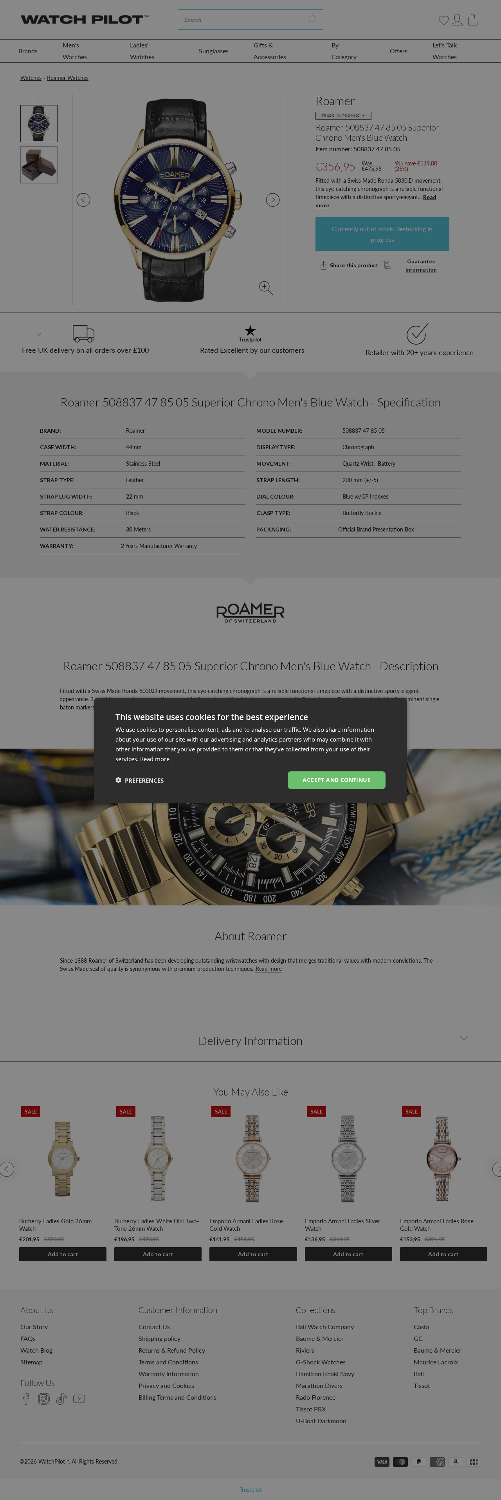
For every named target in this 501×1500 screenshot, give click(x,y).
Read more (154, 758)
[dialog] (250, 749)
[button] (139, 780)
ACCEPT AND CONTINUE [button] (337, 780)
